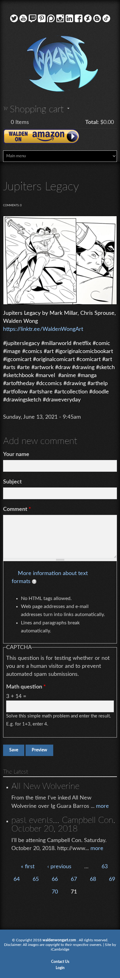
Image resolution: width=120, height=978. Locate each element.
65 (36, 879)
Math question (26, 687)
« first (27, 866)
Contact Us (60, 962)
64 (17, 879)
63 (105, 866)
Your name (16, 454)
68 (93, 879)
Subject (12, 482)
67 (74, 879)
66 (55, 879)
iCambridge (60, 949)
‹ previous (59, 866)
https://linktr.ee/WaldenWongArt (43, 329)
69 (112, 879)
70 (55, 892)
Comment (17, 509)
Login (60, 968)
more (102, 806)
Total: (92, 122)
